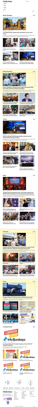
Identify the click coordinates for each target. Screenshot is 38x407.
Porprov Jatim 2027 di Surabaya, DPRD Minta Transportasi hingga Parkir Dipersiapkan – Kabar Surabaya (10, 167)
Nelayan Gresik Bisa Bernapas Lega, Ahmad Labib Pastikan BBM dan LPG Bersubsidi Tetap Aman (9, 210)
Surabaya (4, 342)
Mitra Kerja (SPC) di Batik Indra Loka (26, 360)
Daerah (4, 207)
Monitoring (23, 398)
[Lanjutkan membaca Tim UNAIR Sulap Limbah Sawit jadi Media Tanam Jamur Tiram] (14, 23)
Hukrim (15, 393)
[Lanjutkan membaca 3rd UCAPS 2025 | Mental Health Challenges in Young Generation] (27, 306)
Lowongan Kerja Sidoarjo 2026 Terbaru (10, 360)
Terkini (5, 3)
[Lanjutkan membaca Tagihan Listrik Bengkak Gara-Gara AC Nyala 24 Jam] (27, 202)
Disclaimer (23, 393)
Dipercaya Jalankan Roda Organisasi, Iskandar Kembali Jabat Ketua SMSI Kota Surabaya (27, 169)
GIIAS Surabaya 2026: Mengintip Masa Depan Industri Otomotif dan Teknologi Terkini (27, 63)
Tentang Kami (24, 391)
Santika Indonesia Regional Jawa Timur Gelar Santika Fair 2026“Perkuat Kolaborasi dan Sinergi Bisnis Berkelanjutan (18, 193)
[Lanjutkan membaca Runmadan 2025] (27, 318)
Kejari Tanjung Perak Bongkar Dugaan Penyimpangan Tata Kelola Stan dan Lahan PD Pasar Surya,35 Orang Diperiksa (10, 115)
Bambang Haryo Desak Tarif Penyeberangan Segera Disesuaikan (9, 223)
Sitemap (23, 397)
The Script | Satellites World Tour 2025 (10, 311)
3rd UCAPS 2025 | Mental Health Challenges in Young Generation (26, 312)
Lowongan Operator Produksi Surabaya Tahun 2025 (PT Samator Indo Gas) (17, 344)
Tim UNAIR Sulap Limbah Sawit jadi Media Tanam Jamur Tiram (18, 33)
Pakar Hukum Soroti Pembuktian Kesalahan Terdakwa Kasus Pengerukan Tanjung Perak (27, 103)
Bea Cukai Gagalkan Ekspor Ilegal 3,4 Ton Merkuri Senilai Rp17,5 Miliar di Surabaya (10, 275)
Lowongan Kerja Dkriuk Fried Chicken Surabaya (26, 374)
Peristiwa (4, 61)
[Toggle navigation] (33, 11)
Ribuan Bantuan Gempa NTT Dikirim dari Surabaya (27, 263)
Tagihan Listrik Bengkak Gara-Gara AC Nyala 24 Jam (26, 210)
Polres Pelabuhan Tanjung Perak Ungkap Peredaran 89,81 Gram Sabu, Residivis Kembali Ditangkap (18, 88)
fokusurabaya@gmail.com (33, 396)
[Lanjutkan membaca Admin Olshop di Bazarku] (10, 366)
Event (5, 9)
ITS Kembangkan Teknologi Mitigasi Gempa (9, 50)
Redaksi (23, 392)
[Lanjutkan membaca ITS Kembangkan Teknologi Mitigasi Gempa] (10, 42)
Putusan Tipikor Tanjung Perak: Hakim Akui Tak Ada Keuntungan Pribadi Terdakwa (10, 103)
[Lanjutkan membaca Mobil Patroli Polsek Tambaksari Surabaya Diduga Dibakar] (10, 257)
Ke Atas (34, 406)
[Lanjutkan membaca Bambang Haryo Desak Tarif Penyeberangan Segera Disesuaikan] (10, 216)
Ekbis (5, 5)
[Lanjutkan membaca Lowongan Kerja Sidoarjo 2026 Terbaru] (10, 353)
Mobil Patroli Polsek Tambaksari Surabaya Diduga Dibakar (10, 263)
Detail (34, 15)
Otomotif (21, 61)
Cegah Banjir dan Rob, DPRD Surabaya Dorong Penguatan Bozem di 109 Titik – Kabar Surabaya (27, 153)
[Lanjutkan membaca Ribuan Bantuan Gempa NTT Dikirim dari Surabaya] (27, 257)
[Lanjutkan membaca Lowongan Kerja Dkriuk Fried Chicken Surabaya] (27, 366)
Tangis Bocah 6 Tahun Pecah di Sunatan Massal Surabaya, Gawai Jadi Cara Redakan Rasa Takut (27, 275)
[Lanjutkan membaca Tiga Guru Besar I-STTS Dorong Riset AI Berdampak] (27, 42)
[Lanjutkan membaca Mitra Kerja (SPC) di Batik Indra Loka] (27, 353)
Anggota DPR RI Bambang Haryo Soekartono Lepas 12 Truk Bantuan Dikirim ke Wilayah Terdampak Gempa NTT (10, 63)
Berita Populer (16, 399)
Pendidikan (5, 47)
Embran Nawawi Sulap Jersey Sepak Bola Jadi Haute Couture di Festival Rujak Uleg (27, 223)
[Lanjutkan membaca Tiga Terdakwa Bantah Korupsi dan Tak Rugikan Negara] (27, 109)
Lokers (5, 7)
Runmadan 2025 (22, 323)
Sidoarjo (4, 359)
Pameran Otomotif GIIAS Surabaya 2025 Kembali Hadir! (18, 297)
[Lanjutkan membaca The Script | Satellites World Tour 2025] (10, 306)
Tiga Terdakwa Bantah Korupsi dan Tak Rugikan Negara (27, 115)
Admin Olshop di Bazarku (7, 373)
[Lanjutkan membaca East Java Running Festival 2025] (10, 318)
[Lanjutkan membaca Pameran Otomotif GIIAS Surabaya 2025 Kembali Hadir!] (19, 289)
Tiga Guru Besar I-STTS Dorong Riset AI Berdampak (27, 50)
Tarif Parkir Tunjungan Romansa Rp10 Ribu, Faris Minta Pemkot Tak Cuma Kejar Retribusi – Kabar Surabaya (10, 153)
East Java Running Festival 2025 (9, 323)
